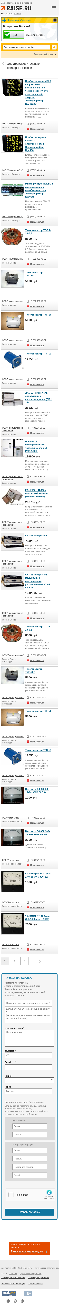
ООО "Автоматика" (10, 818)
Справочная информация (13, 1284)
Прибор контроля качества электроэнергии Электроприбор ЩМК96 (35, 143)
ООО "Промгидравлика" (13, 655)
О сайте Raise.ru (35, 1284)
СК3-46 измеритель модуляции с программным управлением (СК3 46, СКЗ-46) (37, 581)
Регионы (13, 1274)
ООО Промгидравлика (12, 259)
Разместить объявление (19, 20)
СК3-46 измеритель (36, 535)
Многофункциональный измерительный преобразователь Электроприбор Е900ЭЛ (39, 190)
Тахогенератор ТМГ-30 (38, 314)
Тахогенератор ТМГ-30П (34, 274)
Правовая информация (30, 1274)
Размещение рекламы (38, 1277)
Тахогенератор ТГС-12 (38, 353)
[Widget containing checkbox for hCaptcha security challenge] (30, 1194)
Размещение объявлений (13, 1277)
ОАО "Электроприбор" (12, 124)
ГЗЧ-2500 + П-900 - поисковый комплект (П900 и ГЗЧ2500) (37, 493)
